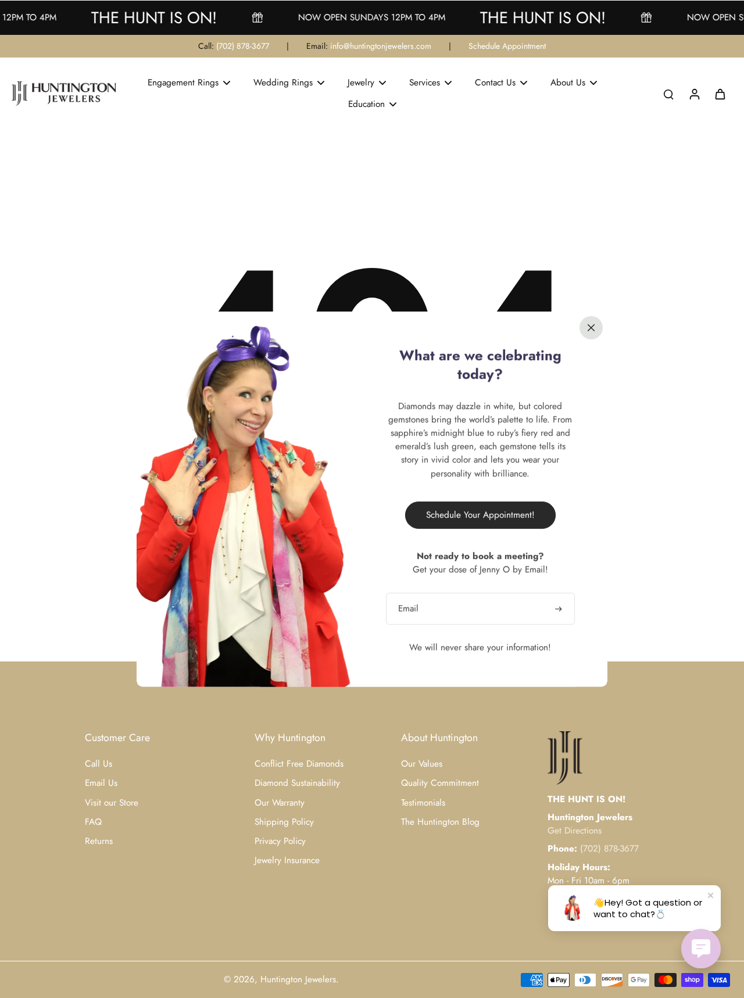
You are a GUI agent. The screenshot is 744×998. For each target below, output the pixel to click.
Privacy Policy (280, 841)
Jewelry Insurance (287, 860)
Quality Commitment (440, 783)
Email (408, 608)
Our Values (421, 764)
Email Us (101, 783)
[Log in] (694, 93)
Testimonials (423, 803)
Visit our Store (111, 803)
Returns (99, 841)
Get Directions (575, 830)
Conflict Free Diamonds (299, 764)
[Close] (591, 327)
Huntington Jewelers (298, 979)
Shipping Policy (284, 822)
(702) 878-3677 (242, 46)
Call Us (98, 764)
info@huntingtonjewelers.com (380, 46)
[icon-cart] (719, 93)
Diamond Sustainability (297, 783)
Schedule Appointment (507, 46)
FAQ (93, 822)
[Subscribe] (559, 608)
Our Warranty (280, 803)
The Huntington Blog (440, 822)
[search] (668, 93)
